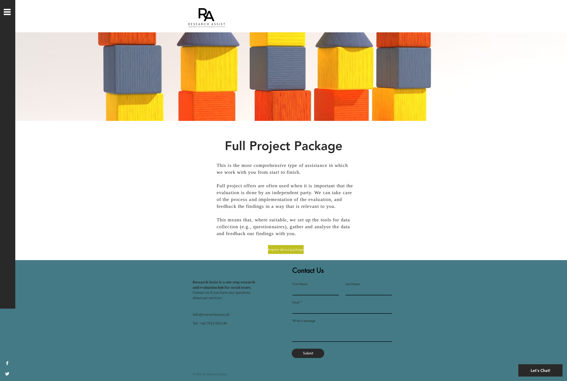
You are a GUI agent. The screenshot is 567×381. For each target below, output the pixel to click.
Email (296, 302)
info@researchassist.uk (211, 314)
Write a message (303, 320)
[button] (7, 12)
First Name (299, 284)
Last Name (353, 284)
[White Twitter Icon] (7, 374)
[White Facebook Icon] (7, 363)
